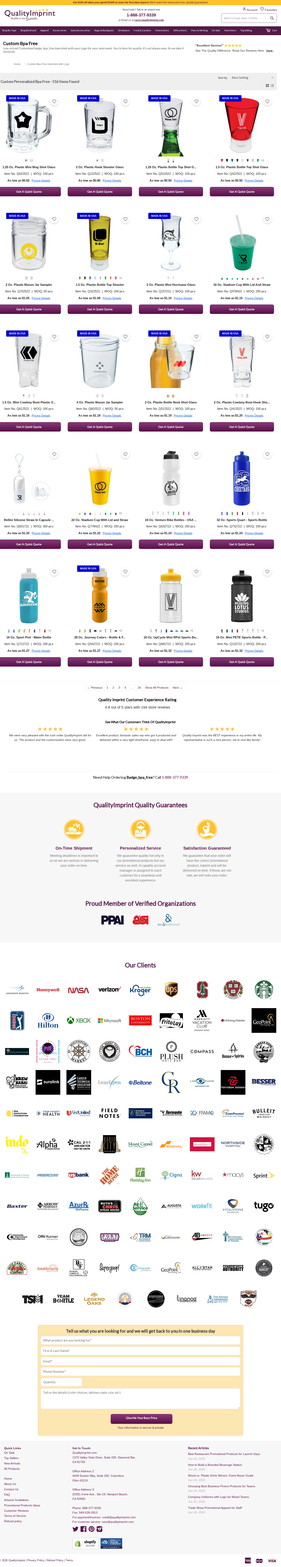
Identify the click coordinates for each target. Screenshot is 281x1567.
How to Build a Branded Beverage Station (215, 1464)
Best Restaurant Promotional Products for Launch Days (224, 1454)
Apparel (44, 30)
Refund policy (13, 1521)
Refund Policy (55, 1560)
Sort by (222, 77)
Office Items (180, 30)
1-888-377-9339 (141, 15)
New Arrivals (12, 1463)
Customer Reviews (16, 1510)
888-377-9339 (91, 1508)
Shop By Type (9, 30)
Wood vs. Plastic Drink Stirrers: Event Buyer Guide (220, 1475)
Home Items (162, 30)
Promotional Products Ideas (22, 1505)
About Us (10, 1484)
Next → (177, 687)
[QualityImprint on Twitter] (75, 1530)
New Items (230, 30)
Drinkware (124, 30)
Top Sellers (11, 1458)
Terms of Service (15, 1515)
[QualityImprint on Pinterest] (91, 1530)
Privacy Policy (36, 1560)
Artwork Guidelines (16, 1500)
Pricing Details (41, 180)
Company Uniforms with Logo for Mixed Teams (218, 1497)
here (269, 50)
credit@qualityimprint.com (119, 1517)
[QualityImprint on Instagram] (99, 1530)
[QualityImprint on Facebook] (83, 1530)
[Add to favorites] (54, 101)
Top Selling (246, 30)
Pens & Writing (199, 30)
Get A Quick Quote (100, 191)
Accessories (60, 30)
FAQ (7, 1494)
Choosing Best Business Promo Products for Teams (221, 1486)
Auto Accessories (80, 30)
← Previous (94, 687)
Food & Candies (142, 30)
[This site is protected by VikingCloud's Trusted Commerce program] (111, 1543)
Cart (274, 30)
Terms (69, 1560)
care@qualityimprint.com (149, 20)
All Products (12, 1468)
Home (8, 1478)
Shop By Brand (28, 30)
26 (139, 687)
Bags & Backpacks (104, 30)
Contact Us (11, 1489)
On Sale (216, 30)
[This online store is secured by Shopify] (85, 1543)
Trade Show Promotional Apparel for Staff (215, 1507)
